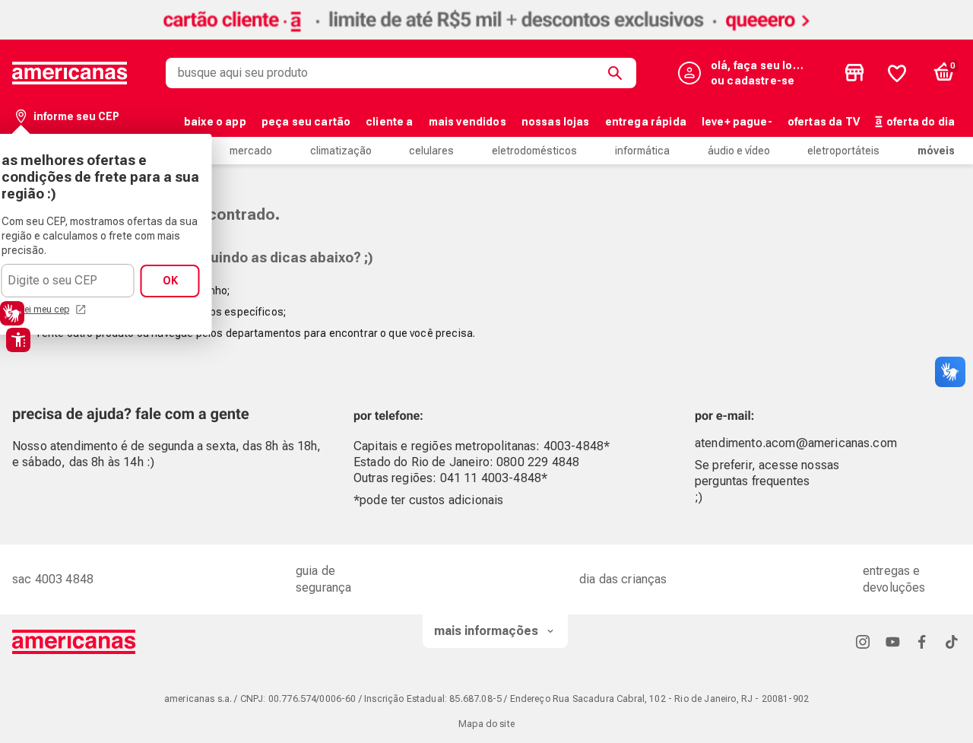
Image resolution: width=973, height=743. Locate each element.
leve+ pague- (737, 122)
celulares (431, 150)
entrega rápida (645, 122)
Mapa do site (486, 724)
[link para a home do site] (70, 73)
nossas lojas (555, 122)
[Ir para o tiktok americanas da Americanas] (952, 641)
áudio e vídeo (739, 150)
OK (170, 281)
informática (642, 150)
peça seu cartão (305, 122)
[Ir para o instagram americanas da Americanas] (863, 641)
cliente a (389, 122)
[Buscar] (618, 73)
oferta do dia (920, 122)
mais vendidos (467, 122)
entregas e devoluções (894, 579)
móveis (936, 150)
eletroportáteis (843, 150)
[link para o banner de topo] (486, 35)
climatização (341, 150)
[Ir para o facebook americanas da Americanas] (922, 641)
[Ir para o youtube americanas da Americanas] (892, 641)
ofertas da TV (824, 122)
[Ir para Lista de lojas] (854, 73)
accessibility (18, 340)
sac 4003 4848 (52, 579)
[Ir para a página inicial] (74, 642)
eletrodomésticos (534, 150)
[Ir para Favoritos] (897, 73)
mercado (251, 150)
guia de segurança (323, 579)
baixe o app (215, 122)
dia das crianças (623, 579)
